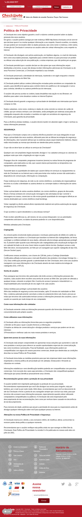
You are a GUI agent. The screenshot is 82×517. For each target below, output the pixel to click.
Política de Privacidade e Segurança (41, 449)
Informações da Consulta (18, 465)
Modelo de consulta (39, 17)
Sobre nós (29, 17)
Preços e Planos (19, 451)
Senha (29, 6)
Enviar (43, 500)
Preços (56, 17)
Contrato (41, 464)
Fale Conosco (63, 17)
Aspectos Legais (44, 459)
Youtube (69, 484)
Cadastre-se (66, 7)
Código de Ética (44, 468)
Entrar (56, 7)
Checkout (12, 17)
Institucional (9, 26)
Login (4, 6)
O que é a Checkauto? (20, 447)
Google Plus (77, 484)
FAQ (15, 459)
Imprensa (42, 472)
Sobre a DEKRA (19, 470)
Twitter (63, 484)
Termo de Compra (44, 455)
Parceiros (50, 17)
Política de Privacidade (21, 26)
